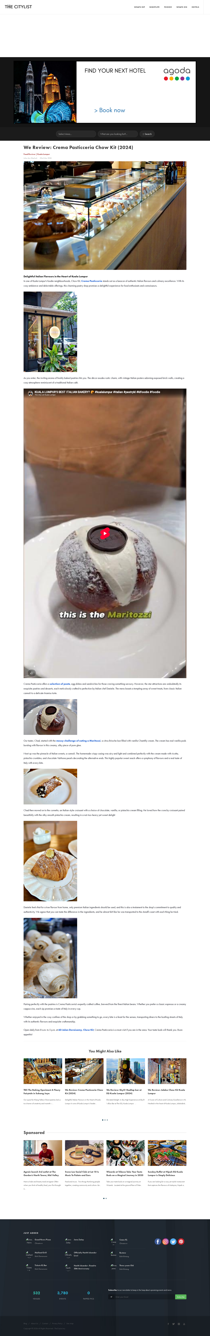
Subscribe (181, 1297)
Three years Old (126, 1265)
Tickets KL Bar (41, 1265)
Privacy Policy (57, 1323)
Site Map (69, 1323)
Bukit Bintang (124, 1256)
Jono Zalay (79, 1239)
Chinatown (39, 1243)
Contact (45, 1323)
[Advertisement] (105, 36)
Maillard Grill (41, 1252)
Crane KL (123, 1239)
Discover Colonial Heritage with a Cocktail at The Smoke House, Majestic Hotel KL (165, 1149)
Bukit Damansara (41, 1256)
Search (148, 134)
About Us (34, 1323)
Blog (25, 1323)
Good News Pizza (43, 1239)
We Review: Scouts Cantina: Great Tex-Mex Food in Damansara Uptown (165, 1068)
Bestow (122, 1252)
